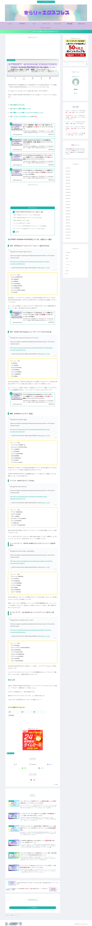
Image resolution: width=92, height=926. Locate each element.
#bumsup (47, 429)
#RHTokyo (46, 261)
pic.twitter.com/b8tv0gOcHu (17, 264)
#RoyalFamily (48, 561)
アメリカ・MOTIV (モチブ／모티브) (22, 223)
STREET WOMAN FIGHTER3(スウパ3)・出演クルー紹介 (29, 212)
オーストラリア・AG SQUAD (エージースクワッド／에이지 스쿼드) (29, 228)
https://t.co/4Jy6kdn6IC (19, 261)
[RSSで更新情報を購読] (34, 779)
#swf (26, 261)
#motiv (45, 496)
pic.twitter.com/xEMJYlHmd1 (18, 350)
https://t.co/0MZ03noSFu (19, 630)
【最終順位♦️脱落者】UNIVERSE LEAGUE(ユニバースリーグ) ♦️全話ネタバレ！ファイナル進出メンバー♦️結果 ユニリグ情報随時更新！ (75, 150)
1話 (10, 712)
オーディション (11, 753)
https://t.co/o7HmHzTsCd (19, 347)
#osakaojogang (49, 347)
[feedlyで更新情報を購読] (31, 779)
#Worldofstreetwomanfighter (35, 261)
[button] (50, 78)
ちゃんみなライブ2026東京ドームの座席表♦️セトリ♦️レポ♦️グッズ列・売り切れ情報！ (75, 134)
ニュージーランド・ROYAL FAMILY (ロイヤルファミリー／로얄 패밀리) (30, 226)
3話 (34, 712)
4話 (10, 715)
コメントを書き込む (32, 907)
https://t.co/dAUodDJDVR (20, 429)
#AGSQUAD (47, 630)
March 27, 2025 (45, 267)
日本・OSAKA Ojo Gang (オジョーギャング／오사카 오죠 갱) (27, 217)
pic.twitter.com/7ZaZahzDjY (17, 431)
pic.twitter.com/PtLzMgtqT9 (17, 563)
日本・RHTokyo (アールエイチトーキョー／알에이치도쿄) (27, 214)
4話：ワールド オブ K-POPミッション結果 (22, 116)
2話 (22, 712)
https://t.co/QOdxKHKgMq (20, 561)
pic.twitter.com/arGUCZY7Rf (17, 498)
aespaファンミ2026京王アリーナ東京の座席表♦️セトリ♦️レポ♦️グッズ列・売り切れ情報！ (76, 111)
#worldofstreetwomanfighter (36, 347)
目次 (32, 208)
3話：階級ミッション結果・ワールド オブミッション (27, 112)
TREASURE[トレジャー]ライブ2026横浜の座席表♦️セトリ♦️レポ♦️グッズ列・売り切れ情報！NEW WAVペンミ (75, 117)
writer (76, 89)
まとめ (17, 231)
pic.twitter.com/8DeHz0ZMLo (18, 632)
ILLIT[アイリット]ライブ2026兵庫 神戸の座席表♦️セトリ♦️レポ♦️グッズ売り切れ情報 (75, 122)
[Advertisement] (33, 47)
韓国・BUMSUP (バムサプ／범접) (21, 220)
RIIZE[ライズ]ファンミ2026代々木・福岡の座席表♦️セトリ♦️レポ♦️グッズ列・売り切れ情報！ (75, 128)
